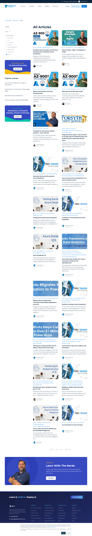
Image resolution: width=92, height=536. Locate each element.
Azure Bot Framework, (67, 383)
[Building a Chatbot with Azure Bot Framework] (74, 371)
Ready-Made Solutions (50, 520)
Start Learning (75, 6)
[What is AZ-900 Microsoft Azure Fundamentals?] (45, 79)
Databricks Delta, (75, 300)
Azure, (34, 47)
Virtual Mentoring (49, 513)
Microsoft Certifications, (42, 47)
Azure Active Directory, (42, 89)
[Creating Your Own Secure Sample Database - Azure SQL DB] (45, 119)
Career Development (79, 47)
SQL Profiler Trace (37, 384)
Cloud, (74, 422)
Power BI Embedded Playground (41, 426)
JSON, (78, 341)
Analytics (10, 44)
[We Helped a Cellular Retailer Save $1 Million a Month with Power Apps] (45, 330)
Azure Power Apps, (38, 341)
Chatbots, (64, 384)
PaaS (43, 253)
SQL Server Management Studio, (45, 381)
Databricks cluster (37, 215)
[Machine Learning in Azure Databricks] (74, 288)
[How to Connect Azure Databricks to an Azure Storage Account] (74, 164)
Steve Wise (39, 442)
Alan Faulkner (39, 398)
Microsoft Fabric (62, 515)
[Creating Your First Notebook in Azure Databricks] (74, 203)
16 (66, 449)
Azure (9, 54)
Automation (10, 51)
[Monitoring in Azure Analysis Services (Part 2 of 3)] (45, 371)
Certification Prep (35, 515)
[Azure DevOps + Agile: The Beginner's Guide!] (74, 38)
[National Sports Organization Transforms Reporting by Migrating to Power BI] (45, 288)
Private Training (34, 513)
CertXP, (79, 89)
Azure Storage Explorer (78, 175)
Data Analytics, (40, 251)
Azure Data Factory (66, 132)
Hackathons (47, 515)
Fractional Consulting (49, 510)
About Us (74, 507)
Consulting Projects (49, 507)
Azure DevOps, (69, 47)
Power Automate (37, 343)
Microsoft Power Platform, (49, 341)
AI (8, 40)
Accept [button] (63, 533)
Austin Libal (39, 65)
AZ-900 (51, 47)
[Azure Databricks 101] (45, 241)
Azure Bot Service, (77, 381)
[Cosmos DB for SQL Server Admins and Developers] (74, 330)
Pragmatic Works (69, 150)
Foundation (74, 513)
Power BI (60, 507)
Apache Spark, (65, 215)
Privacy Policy (53, 527)
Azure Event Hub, (66, 254)
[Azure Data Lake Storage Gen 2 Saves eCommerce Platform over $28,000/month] (74, 241)
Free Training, (69, 213)
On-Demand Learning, (71, 89)
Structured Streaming (51, 173)
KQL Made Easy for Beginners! (14, 95)
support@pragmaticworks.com (18, 519)
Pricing (67, 6)
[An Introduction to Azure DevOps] (74, 413)
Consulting (31, 6)
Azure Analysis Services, (48, 383)
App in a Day (11, 49)
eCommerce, (83, 254)
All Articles (10, 38)
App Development (12, 47)
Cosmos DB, (82, 339)
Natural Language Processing (74, 384)
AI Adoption (10, 42)
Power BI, (68, 128)
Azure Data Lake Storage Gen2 (69, 256)
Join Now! (51, 478)
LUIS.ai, (75, 383)
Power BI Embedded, (38, 424)
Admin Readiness (48, 518)
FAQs (73, 520)
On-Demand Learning (36, 507)
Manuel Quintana (40, 144)
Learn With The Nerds (36, 518)
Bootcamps (33, 510)
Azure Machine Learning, (68, 130)
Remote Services (74, 215)
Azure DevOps (80, 422)
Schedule (46, 6)
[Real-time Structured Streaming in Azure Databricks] (45, 164)
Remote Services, (75, 254)
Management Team (76, 510)
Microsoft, (73, 128)
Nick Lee (67, 63)
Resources (55, 6)
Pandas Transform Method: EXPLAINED (16, 100)
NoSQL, (64, 341)
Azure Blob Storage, (67, 175)
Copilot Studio (61, 518)
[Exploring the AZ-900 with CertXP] (74, 79)
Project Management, (71, 341)
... (63, 449)
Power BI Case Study (53, 298)
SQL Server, (39, 128)
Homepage (8, 20)
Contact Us (18, 116)
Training (39, 6)
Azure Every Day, (70, 173)
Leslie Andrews (39, 227)
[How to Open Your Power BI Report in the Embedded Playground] (45, 413)
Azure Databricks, (41, 173)
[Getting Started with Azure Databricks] (45, 203)
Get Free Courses (76, 497)
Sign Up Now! (17, 69)
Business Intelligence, (67, 253)
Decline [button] (68, 533)
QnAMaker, (80, 383)
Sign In (84, 6)
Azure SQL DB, (78, 130)
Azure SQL (45, 128)
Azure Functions (53, 89)
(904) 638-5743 (84, 1)
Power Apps (61, 510)
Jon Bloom (67, 189)
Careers (73, 515)
